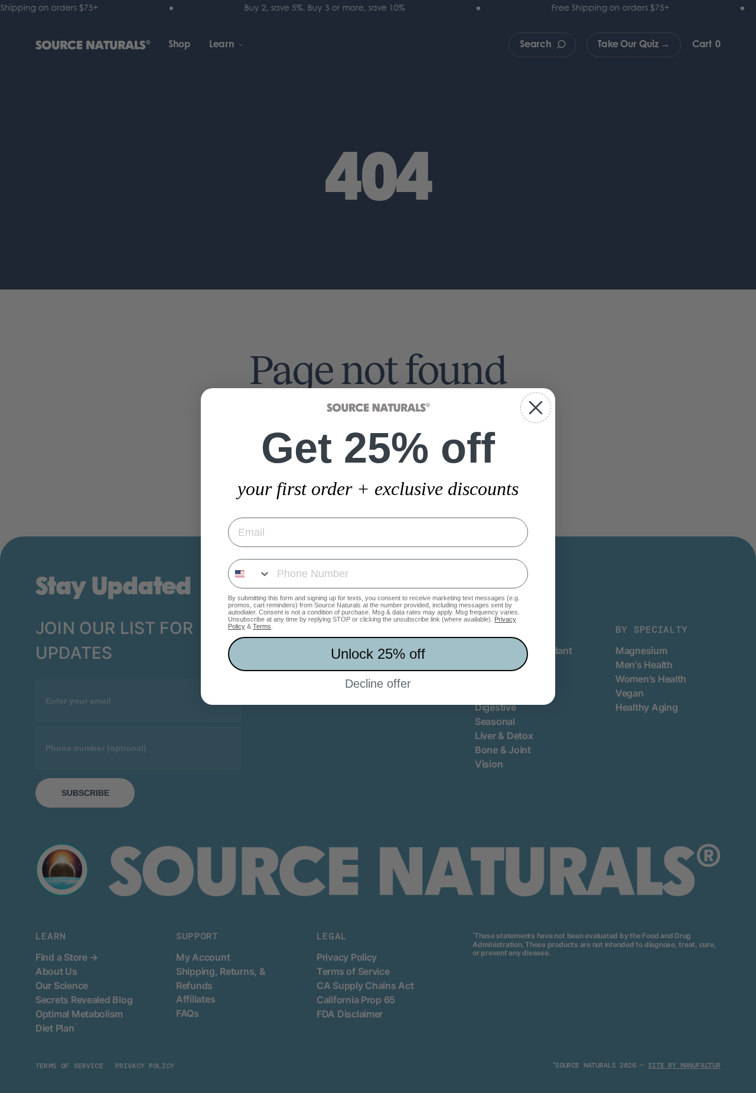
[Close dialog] (535, 407)
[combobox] (250, 573)
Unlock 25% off (378, 654)
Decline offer (378, 683)
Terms (262, 626)
